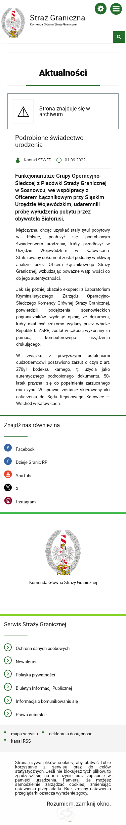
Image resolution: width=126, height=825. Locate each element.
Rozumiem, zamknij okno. (79, 803)
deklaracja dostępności (71, 734)
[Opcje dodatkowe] (101, 10)
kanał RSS (21, 741)
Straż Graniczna (43, 17)
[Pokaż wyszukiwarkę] (119, 37)
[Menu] (116, 10)
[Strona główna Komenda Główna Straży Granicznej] (63, 552)
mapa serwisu (24, 734)
